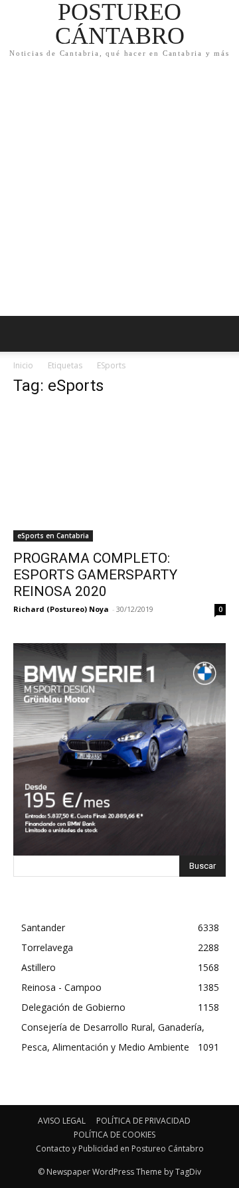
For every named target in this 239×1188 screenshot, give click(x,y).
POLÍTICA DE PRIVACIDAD (143, 1120)
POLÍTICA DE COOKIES (114, 1134)
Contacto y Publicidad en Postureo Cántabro (120, 1148)
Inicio (23, 365)
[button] (220, 334)
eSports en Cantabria (53, 535)
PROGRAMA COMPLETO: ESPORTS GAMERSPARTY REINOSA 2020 (95, 574)
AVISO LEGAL (62, 1120)
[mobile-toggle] (22, 334)
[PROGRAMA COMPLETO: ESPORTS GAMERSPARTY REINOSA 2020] (119, 475)
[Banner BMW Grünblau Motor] (119, 749)
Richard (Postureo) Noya (61, 609)
